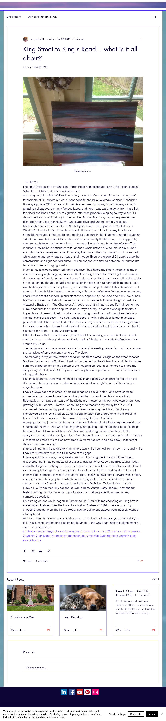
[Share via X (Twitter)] (32, 550)
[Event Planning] (83, 598)
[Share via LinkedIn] (40, 550)
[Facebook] (72, 692)
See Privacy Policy (55, 717)
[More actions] (141, 39)
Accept (151, 714)
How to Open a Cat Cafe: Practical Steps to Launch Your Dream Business (135, 593)
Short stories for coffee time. (42, 16)
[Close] (162, 714)
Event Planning (73, 617)
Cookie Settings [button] (117, 714)
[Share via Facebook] (24, 550)
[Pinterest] (87, 692)
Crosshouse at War (23, 617)
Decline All (135, 714)
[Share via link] (48, 550)
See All (155, 579)
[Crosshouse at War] (30, 598)
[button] (155, 17)
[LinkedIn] (64, 692)
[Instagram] (95, 692)
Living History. (14, 16)
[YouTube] (80, 692)
